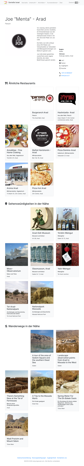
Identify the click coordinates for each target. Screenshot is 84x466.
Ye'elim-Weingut (65, 233)
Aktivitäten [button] (41, 2)
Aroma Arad (12, 188)
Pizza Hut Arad (39, 188)
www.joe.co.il (65, 75)
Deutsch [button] (72, 2)
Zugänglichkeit (51, 458)
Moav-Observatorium (14, 269)
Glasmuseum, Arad (41, 268)
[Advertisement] (42, 11)
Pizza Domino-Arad (67, 150)
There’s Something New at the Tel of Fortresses (15, 398)
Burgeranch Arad (40, 112)
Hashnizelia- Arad (66, 112)
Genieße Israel (14, 2)
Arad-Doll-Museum (41, 233)
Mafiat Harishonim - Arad (41, 151)
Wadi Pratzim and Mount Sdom (15, 439)
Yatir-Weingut (64, 268)
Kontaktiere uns (62, 458)
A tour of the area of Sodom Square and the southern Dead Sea (41, 359)
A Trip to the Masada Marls (42, 397)
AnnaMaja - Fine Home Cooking (14, 151)
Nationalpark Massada (38, 307)
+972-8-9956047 (66, 73)
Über (61, 2)
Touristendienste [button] (52, 2)
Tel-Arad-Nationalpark (13, 307)
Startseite (25, 2)
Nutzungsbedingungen (39, 458)
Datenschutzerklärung (24, 458)
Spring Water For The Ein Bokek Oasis (67, 397)
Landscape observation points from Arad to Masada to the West (67, 359)
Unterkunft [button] (32, 2)
